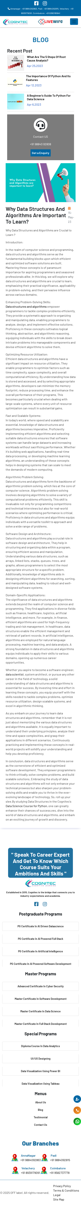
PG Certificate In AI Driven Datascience (41, 926)
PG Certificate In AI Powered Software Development (40, 963)
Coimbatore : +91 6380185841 (46, 13)
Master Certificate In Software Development (40, 998)
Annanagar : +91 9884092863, (23, 8)
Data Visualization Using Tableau (41, 1083)
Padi (54, 1155)
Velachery (28, 1168)
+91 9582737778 (60, 1172)
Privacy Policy (62, 1186)
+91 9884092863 (30, 1160)
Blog (40, 1109)
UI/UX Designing (40, 1058)
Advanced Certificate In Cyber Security (41, 986)
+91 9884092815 (60, 1160)
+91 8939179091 (30, 1172)
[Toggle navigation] (74, 21)
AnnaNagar (28, 1155)
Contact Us (40, 1124)
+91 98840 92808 (40, 144)
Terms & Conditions (66, 1190)
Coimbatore (58, 1168)
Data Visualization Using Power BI (40, 1071)
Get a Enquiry (40, 153)
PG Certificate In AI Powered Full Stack (40, 938)
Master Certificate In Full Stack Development (41, 1023)
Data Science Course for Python (26, 806)
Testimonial (40, 1117)
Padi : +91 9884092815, (48, 8)
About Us (40, 1102)
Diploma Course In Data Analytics (40, 1046)
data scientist (15, 674)
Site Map (58, 1199)
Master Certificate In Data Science (40, 1011)
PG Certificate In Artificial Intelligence (40, 951)
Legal (56, 1195)
